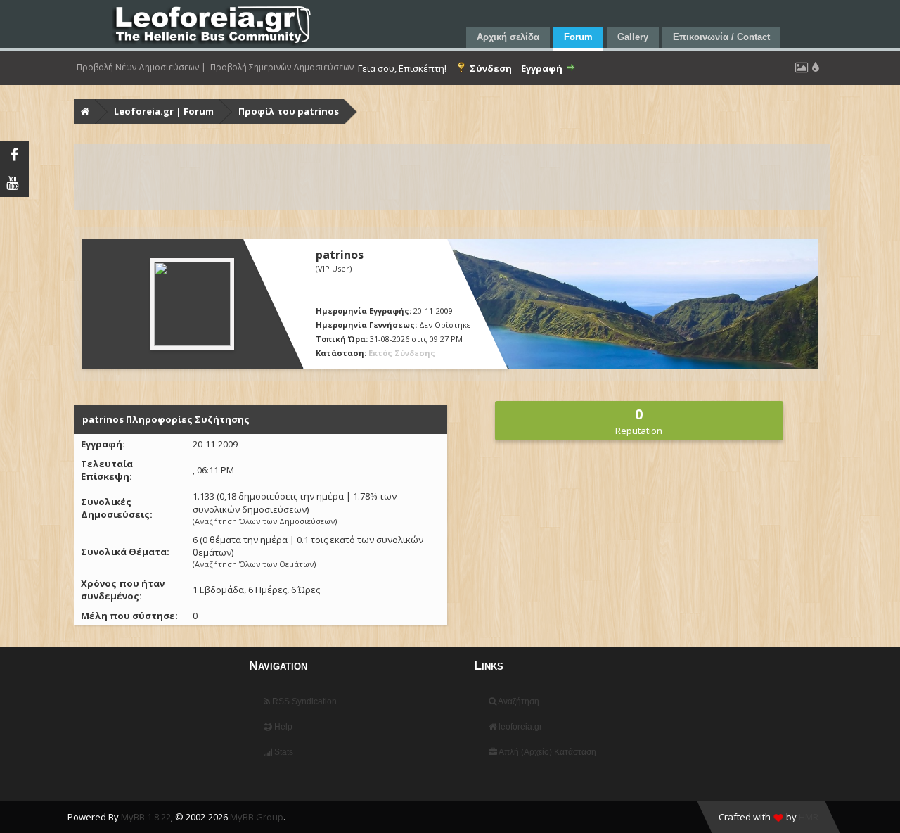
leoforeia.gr (519, 727)
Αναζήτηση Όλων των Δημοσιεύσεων (265, 521)
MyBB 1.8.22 (146, 816)
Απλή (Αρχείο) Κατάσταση (546, 752)
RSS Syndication (303, 701)
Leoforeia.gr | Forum (164, 111)
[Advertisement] (451, 176)
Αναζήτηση (517, 701)
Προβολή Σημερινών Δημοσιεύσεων (282, 67)
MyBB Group (256, 816)
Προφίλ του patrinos (288, 111)
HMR (808, 816)
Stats (282, 752)
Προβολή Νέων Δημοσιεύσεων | (141, 67)
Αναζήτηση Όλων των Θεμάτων (254, 564)
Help (282, 727)
